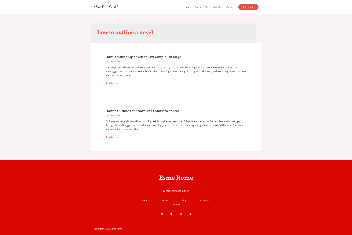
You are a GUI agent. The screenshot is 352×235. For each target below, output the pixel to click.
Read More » (111, 83)
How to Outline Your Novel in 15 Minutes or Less (142, 111)
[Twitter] (171, 214)
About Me (217, 7)
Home (188, 7)
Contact (229, 7)
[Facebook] (162, 214)
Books (198, 7)
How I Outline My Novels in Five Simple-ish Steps (143, 57)
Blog (207, 7)
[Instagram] (181, 214)
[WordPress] (190, 214)
